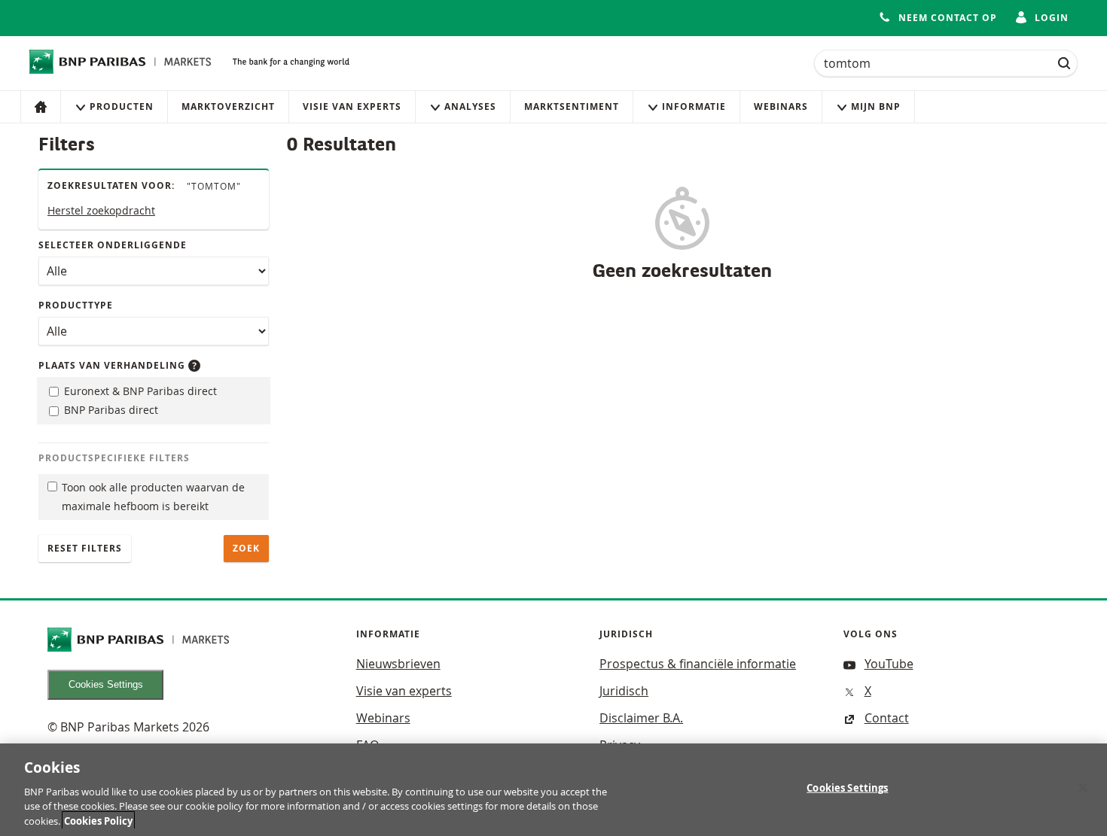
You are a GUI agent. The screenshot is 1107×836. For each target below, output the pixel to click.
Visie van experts (352, 106)
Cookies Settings (106, 684)
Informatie (694, 106)
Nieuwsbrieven (398, 663)
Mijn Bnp (876, 106)
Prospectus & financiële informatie (697, 663)
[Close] (1082, 787)
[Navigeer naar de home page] (120, 62)
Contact (887, 718)
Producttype (75, 305)
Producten (122, 106)
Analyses (470, 106)
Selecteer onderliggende (112, 245)
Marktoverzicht (228, 106)
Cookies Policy (98, 820)
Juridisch (623, 690)
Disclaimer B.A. (641, 718)
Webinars (781, 106)
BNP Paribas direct (109, 410)
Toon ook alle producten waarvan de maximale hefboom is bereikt (153, 496)
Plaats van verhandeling (113, 365)
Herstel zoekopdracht (101, 210)
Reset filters (84, 548)
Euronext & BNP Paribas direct (139, 391)
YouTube (889, 663)
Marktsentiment (571, 106)
